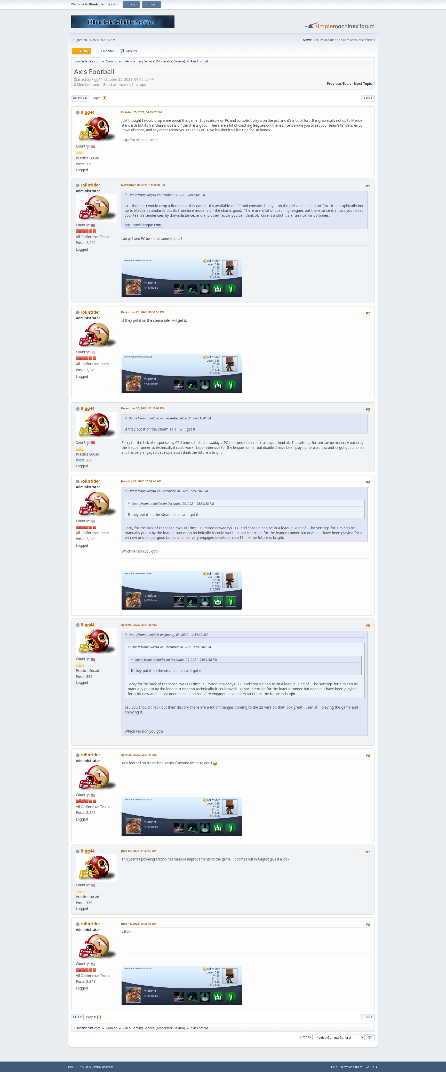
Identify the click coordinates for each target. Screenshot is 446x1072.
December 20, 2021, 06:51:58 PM (142, 312)
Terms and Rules (351, 1067)
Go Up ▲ (372, 1067)
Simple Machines (103, 1066)
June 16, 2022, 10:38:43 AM (138, 923)
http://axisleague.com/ (140, 139)
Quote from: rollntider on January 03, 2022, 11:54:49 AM (168, 634)
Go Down (80, 98)
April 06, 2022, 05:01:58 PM (139, 625)
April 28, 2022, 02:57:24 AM (139, 755)
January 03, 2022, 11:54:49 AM (141, 481)
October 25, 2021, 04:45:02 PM (141, 112)
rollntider (90, 185)
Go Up (77, 1017)
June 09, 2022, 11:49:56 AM (138, 851)
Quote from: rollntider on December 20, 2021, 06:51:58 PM (170, 418)
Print (368, 98)
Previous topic (339, 83)
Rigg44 (87, 112)
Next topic (363, 83)
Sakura (179, 61)
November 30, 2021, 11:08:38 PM (143, 185)
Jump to (305, 1037)
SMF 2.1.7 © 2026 (79, 1066)
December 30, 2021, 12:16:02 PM (142, 408)
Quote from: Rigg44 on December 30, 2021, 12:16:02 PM (168, 491)
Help (334, 1067)
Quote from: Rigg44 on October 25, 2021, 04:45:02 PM (167, 195)
